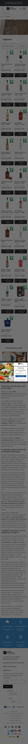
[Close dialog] (27, 363)
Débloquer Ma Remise (20, 376)
